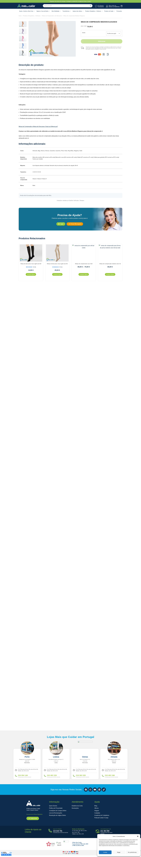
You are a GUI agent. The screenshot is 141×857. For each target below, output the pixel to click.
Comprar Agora (31, 274)
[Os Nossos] (96, 6)
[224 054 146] (16, 776)
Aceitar (105, 852)
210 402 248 (110, 775)
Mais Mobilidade (55, 11)
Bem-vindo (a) (112, 5)
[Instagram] (90, 790)
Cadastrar (117, 6)
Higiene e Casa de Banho (42, 11)
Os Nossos (101, 5)
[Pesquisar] (90, 5)
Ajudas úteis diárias (77, 11)
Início (20, 15)
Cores (83, 32)
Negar (118, 852)
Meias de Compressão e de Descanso (52, 15)
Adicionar (101, 41)
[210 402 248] (103, 776)
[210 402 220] (45, 776)
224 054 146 (23, 775)
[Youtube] (95, 790)
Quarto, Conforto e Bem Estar (26, 11)
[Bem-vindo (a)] (107, 6)
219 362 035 (81, 775)
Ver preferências (132, 852)
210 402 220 (52, 775)
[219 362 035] (74, 776)
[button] (138, 836)
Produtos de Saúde (108, 11)
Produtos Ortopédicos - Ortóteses (93, 11)
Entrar (110, 6)
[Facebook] (86, 790)
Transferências (66, 11)
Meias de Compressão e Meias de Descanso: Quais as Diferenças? (38, 126)
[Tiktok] (104, 790)
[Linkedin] (99, 790)
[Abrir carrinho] (121, 6)
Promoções (119, 11)
